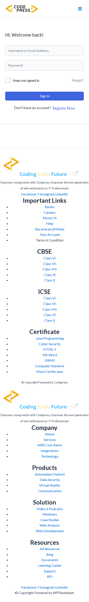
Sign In (44, 96)
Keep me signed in (26, 80)
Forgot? (78, 80)
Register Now (63, 108)
